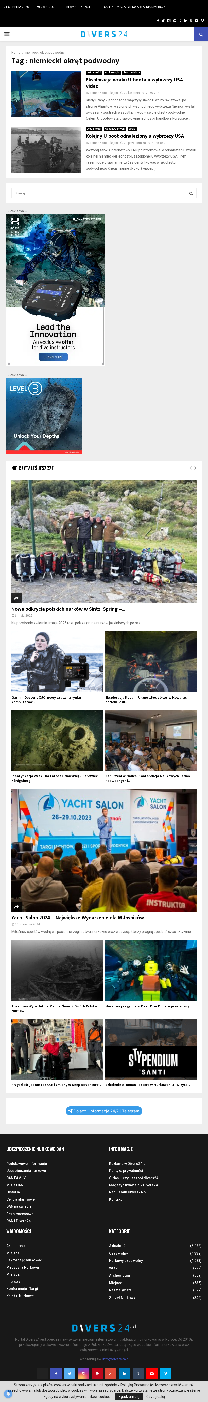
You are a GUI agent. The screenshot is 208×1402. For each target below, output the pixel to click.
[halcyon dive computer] (55, 365)
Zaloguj (47, 7)
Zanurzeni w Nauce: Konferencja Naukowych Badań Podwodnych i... (147, 778)
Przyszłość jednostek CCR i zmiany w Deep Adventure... (56, 1085)
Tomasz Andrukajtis (104, 93)
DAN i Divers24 (18, 1221)
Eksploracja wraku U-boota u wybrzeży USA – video (136, 83)
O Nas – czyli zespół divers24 (133, 1178)
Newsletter (90, 7)
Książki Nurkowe (20, 1296)
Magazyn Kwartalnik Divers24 (141, 7)
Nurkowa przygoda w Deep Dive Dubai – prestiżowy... (148, 1006)
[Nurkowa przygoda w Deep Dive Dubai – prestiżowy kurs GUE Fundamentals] (151, 970)
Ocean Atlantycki (115, 128)
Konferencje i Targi (22, 1289)
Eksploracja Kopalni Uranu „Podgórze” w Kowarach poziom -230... (147, 700)
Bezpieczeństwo (20, 1214)
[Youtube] (152, 1373)
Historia (13, 1192)
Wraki (132, 128)
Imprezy (13, 1281)
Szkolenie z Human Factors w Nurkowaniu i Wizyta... (147, 1085)
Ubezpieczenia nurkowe (26, 1171)
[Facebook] (56, 1373)
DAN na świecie (18, 1206)
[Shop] (153, 20)
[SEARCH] (191, 193)
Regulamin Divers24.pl (128, 1192)
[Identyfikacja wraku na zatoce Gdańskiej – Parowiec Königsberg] (57, 740)
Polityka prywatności (126, 1171)
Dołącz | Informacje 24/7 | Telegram (106, 1111)
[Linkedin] (124, 1373)
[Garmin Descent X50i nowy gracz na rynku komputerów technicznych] (57, 661)
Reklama (69, 7)
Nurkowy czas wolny (126, 1261)
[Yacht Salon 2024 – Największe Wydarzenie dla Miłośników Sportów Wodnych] (104, 850)
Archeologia (112, 72)
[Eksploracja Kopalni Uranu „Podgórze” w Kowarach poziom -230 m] (151, 661)
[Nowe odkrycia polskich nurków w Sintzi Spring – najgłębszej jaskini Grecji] (104, 541)
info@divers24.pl (115, 1359)
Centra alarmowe (20, 1199)
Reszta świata (132, 72)
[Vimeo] (165, 1373)
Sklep (108, 7)
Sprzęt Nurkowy (122, 1298)
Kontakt (115, 1199)
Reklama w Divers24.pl (127, 1164)
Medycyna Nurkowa (22, 1267)
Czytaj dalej (155, 1396)
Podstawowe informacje (26, 1164)
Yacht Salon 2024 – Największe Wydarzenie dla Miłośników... (79, 917)
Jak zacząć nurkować (24, 1260)
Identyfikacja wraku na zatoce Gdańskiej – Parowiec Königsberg (54, 778)
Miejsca (13, 1253)
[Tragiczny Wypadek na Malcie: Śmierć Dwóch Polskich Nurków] (57, 970)
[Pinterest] (97, 1373)
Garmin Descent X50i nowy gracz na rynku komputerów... (46, 700)
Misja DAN (14, 1185)
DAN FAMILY (16, 1178)
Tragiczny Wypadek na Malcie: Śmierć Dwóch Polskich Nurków (55, 1008)
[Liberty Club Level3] (44, 453)
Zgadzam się (128, 1397)
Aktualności (94, 72)
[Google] (110, 1373)
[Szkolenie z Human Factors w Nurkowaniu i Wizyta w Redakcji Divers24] (151, 1049)
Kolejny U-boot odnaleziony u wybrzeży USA (135, 136)
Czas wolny (118, 1253)
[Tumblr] (138, 1373)
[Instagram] (83, 1373)
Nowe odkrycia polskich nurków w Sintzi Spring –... (68, 609)
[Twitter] (69, 1373)
